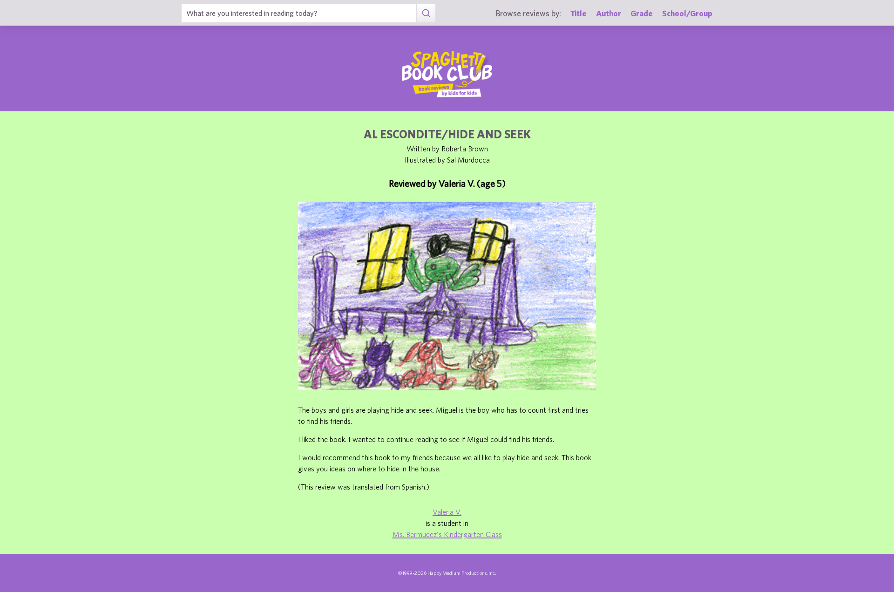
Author (608, 13)
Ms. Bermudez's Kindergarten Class (447, 534)
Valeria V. (447, 512)
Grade (641, 13)
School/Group (687, 13)
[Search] (425, 13)
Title (578, 13)
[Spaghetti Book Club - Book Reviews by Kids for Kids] (447, 74)
